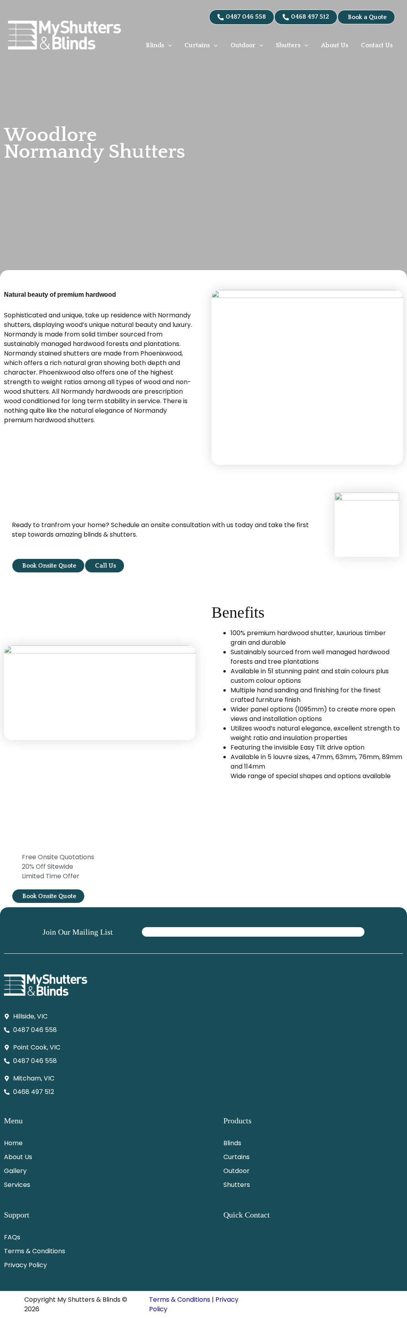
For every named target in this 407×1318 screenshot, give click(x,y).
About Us (18, 1156)
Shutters (236, 1184)
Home (13, 1143)
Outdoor (236, 1170)
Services (17, 1184)
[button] (168, 45)
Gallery (15, 1170)
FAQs (12, 1237)
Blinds (232, 1143)
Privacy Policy (25, 1265)
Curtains (236, 1156)
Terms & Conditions (34, 1251)
